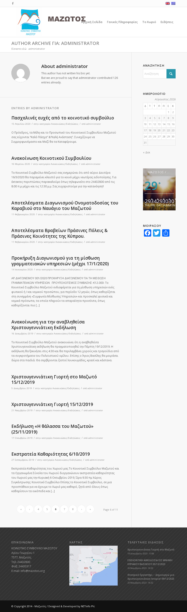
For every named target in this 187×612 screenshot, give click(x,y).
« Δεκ (146, 152)
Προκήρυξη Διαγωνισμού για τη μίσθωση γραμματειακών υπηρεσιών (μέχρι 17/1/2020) (60, 261)
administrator (93, 123)
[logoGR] (61, 22)
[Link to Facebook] (12, 3)
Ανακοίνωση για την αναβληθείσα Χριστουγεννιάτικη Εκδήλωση (48, 325)
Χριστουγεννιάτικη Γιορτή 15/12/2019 (52, 404)
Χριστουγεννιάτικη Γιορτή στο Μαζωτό (150, 549)
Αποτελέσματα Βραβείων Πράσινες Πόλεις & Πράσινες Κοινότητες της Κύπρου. (59, 233)
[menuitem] (92, 22)
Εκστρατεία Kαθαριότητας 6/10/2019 (50, 454)
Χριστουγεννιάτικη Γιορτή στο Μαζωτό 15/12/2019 (54, 379)
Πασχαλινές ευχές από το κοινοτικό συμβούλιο (62, 118)
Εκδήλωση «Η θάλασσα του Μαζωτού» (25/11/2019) (52, 429)
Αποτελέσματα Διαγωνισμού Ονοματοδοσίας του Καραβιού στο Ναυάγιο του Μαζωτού (64, 206)
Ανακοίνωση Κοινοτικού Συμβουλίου (51, 158)
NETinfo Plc (88, 606)
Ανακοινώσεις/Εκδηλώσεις (64, 123)
